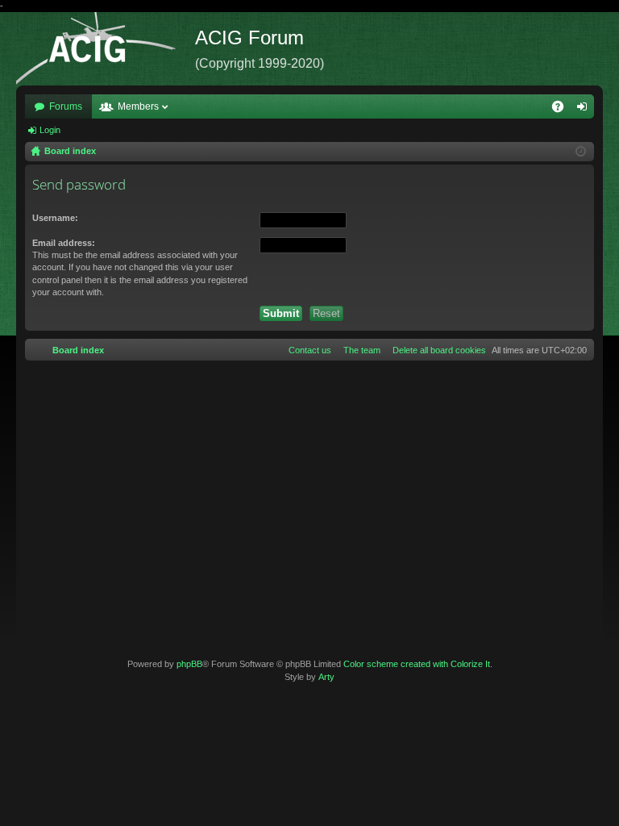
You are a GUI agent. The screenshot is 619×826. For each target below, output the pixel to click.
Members (138, 106)
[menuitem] (436, 350)
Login (49, 130)
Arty (326, 677)
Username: (55, 218)
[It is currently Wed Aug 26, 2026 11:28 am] (580, 151)
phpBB (189, 664)
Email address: (63, 243)
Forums (65, 106)
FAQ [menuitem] (563, 110)
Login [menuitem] (585, 110)
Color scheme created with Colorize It (416, 664)
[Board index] (105, 49)
